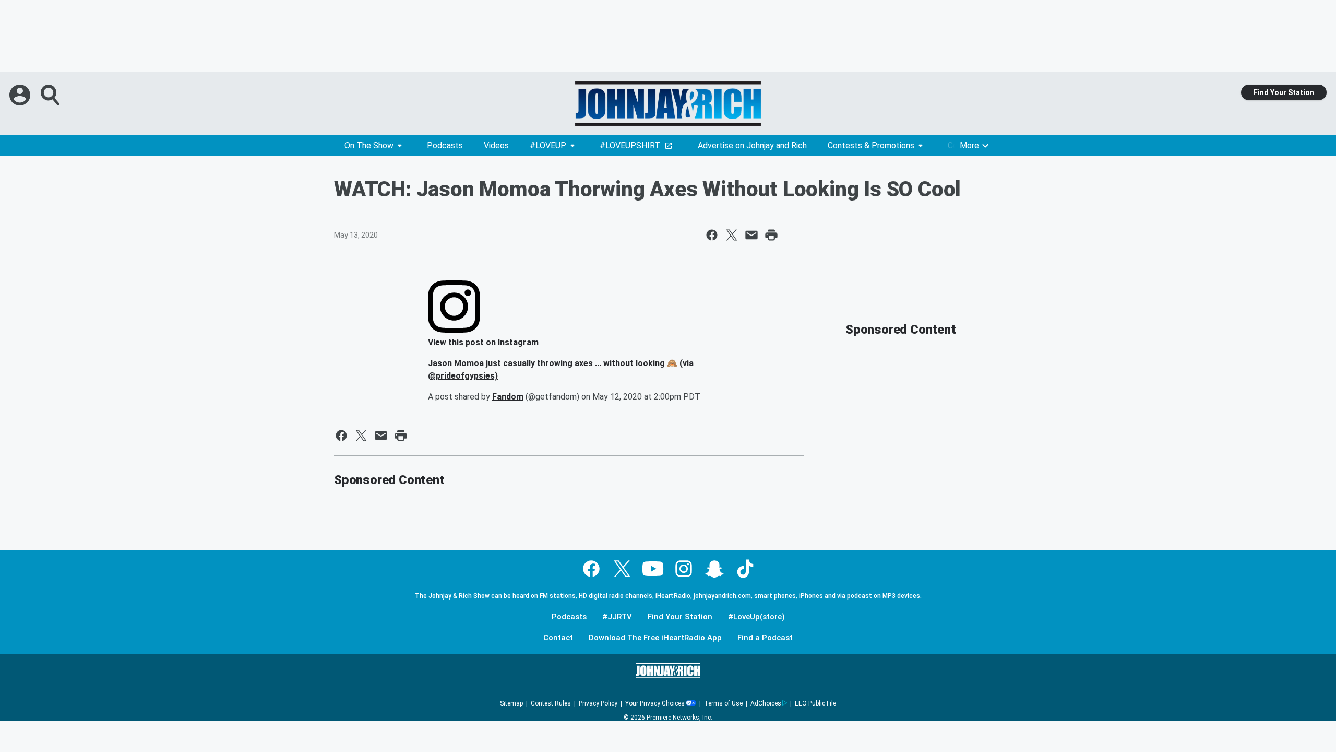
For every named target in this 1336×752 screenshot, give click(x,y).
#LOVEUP (548, 145)
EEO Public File (815, 703)
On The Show (368, 145)
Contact (558, 637)
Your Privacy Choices (655, 703)
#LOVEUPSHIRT (630, 145)
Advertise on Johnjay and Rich (752, 145)
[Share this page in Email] (751, 235)
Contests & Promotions (871, 145)
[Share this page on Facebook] (712, 235)
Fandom (507, 397)
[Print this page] (771, 235)
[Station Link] (668, 103)
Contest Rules (551, 703)
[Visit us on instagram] (684, 569)
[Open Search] (51, 95)
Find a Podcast (765, 637)
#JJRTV (617, 617)
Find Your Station (1284, 92)
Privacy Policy (598, 703)
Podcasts (445, 145)
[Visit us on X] (622, 569)
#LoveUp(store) (756, 617)
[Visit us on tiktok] (745, 569)
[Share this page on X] (731, 235)
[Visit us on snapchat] (714, 569)
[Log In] (20, 95)
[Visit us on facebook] (591, 569)
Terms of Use (723, 703)
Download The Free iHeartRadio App (655, 637)
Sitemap (511, 703)
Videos (496, 145)
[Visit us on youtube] (653, 569)
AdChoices (765, 703)
